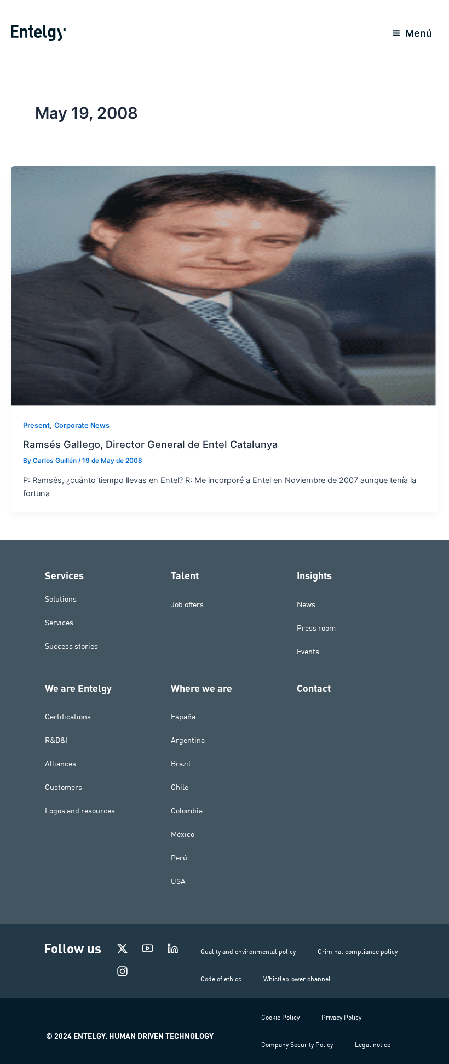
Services (59, 622)
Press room (316, 628)
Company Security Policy (297, 1044)
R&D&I (56, 740)
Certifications (68, 717)
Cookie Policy (280, 1017)
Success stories (71, 646)
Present (36, 425)
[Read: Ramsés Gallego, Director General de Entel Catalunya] (224, 286)
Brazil (181, 764)
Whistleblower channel (297, 979)
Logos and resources (80, 811)
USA (178, 881)
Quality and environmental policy (248, 951)
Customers (63, 787)
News (306, 604)
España (183, 717)
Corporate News (82, 425)
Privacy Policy (341, 1017)
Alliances (60, 764)
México (182, 834)
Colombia (187, 811)
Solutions (61, 599)
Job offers (187, 604)
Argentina (188, 740)
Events (308, 651)
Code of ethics (220, 979)
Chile (179, 787)
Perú (179, 858)
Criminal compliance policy (358, 951)
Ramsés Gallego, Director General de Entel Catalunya (150, 444)
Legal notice (372, 1044)
